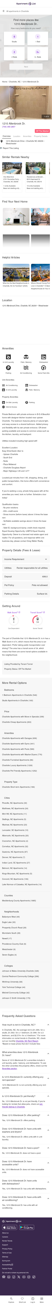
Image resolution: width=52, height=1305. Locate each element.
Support (5, 1245)
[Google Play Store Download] (26, 1229)
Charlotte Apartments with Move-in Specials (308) (23, 716)
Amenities (27, 136)
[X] (18, 1277)
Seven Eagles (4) (9, 954)
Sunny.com (6, 1260)
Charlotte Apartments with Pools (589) (18, 749)
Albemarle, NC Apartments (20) (15, 835)
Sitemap (5, 1256)
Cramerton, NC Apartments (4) (15, 841)
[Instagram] (28, 1277)
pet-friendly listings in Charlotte (22, 1105)
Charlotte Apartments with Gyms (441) (18, 743)
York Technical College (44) (13, 987)
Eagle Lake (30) (9, 922)
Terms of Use (7, 1252)
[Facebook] (13, 1277)
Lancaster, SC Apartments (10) (15, 830)
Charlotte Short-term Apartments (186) (18, 787)
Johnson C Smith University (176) (16, 998)
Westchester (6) (9, 949)
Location (16, 136)
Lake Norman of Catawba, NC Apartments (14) (22, 884)
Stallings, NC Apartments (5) (14, 819)
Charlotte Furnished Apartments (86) (17, 760)
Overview (7, 136)
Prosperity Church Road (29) (14, 927)
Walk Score (12, 612)
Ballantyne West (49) (11, 916)
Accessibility (6, 1264)
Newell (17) (7, 938)
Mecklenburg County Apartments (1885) (19, 900)
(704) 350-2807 (8, 126)
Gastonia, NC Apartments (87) (15, 851)
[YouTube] (23, 1277)
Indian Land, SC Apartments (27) (16, 862)
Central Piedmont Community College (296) (20, 976)
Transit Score (36, 612)
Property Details (40, 136)
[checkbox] (14, 38)
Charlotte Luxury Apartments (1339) (17, 765)
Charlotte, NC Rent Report (27, 1041)
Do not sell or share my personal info (15, 1272)
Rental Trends (7, 1241)
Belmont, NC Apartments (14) (14, 868)
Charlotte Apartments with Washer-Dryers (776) (22, 754)
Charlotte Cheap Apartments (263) (16, 722)
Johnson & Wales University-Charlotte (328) (20, 971)
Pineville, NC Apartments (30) (14, 803)
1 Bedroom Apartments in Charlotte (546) (19, 695)
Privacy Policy (7, 1249)
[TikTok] (33, 1277)
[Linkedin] (8, 1277)
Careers (5, 1237)
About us (5, 1233)
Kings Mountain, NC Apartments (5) (17, 873)
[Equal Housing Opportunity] (3, 1277)
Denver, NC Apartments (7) (13, 857)
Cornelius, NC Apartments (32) (15, 846)
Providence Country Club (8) (14, 943)
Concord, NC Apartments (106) (15, 879)
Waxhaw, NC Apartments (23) (14, 824)
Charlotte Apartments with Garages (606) (19, 738)
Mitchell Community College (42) (16, 992)
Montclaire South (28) (11, 933)
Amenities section (9, 1068)
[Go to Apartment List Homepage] (26, 3)
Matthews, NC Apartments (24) (15, 808)
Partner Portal (7, 1268)
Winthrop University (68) (12, 981)
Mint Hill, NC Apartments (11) (14, 813)
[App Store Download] (9, 1229)
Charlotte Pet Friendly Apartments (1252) (19, 770)
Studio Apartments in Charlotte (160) (17, 700)
